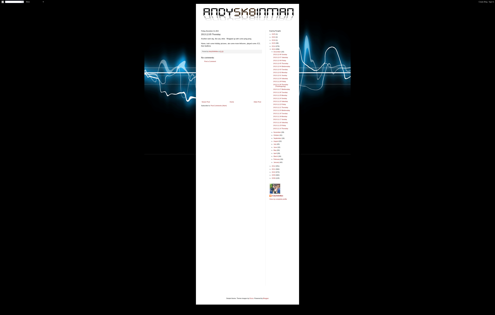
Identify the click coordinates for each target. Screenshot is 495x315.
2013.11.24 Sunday (280, 98)
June (275, 147)
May (275, 150)
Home (232, 102)
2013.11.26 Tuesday (280, 92)
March (276, 156)
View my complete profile (278, 199)
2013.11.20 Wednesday (281, 110)
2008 (274, 178)
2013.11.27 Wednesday (281, 89)
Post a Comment (210, 61)
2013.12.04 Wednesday (281, 66)
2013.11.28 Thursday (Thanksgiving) (280, 85)
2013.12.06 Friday (279, 60)
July (275, 144)
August (276, 141)
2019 (274, 40)
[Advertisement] (231, 82)
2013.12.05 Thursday (280, 63)
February (277, 159)
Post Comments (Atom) (219, 106)
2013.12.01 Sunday (280, 75)
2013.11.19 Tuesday (280, 113)
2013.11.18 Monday (280, 116)
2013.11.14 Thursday (280, 128)
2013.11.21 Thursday (280, 107)
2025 (274, 34)
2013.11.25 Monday (280, 95)
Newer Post (206, 102)
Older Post (257, 102)
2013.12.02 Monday (280, 72)
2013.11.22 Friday (279, 104)
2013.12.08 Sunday (280, 54)
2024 (274, 37)
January (277, 162)
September (278, 138)
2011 (274, 169)
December (277, 52)
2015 (274, 43)
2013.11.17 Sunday (280, 119)
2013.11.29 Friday (279, 81)
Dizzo (252, 298)
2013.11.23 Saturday (280, 101)
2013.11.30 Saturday (280, 78)
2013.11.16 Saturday (280, 122)
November (277, 132)
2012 (274, 166)
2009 (274, 175)
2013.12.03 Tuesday (280, 69)
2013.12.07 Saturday (280, 57)
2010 (274, 172)
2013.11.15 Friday (279, 125)
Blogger (266, 298)
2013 (274, 49)
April (275, 153)
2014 (274, 46)
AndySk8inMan (277, 196)
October (276, 135)
